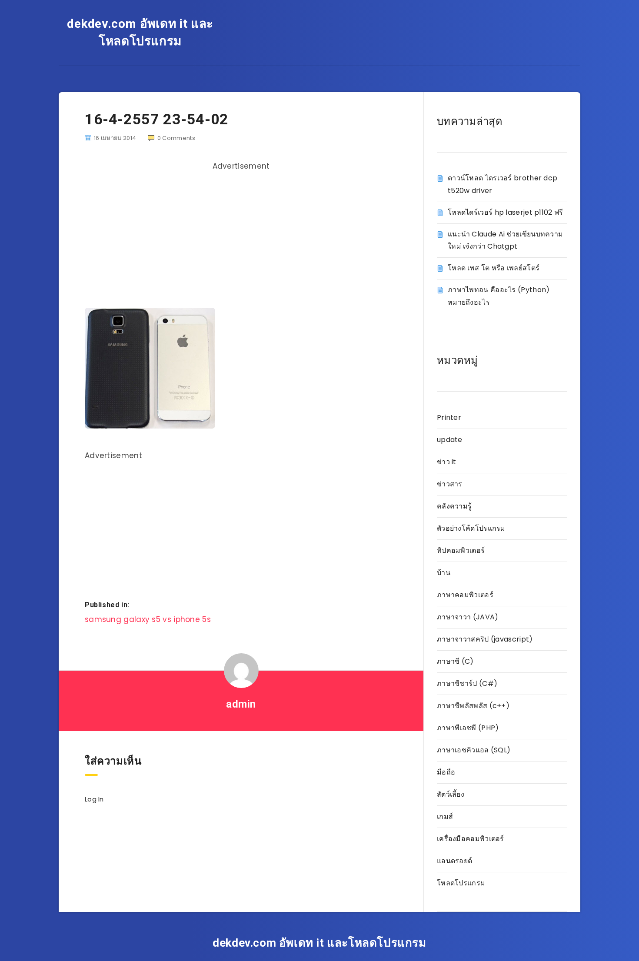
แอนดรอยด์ (454, 861)
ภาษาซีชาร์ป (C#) (467, 683)
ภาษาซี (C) (455, 661)
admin (241, 704)
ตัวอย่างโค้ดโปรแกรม (471, 528)
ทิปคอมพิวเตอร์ (461, 550)
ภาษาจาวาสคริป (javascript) (485, 639)
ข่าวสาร (450, 484)
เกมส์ (445, 816)
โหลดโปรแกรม (461, 883)
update (450, 440)
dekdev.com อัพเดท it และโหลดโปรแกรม (140, 32)
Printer (449, 417)
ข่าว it (446, 462)
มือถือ (446, 772)
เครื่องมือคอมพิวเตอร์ (470, 839)
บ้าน (443, 573)
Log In (94, 799)
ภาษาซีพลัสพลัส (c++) (473, 706)
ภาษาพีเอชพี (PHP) (468, 728)
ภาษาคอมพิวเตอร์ (465, 595)
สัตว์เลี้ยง (450, 794)
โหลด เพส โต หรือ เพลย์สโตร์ (493, 268)
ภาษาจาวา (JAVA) (468, 617)
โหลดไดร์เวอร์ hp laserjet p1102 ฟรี (505, 212)
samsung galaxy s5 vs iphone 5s (148, 619)
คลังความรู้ (454, 506)
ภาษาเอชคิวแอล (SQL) (473, 750)
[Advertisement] (241, 236)
